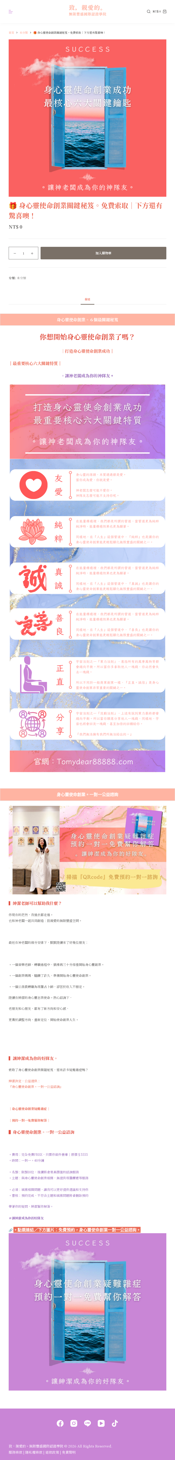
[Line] (87, 1423)
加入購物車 (103, 253)
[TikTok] (114, 1423)
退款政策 (52, 1452)
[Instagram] (73, 1423)
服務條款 (15, 1452)
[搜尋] (148, 11)
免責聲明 (69, 1452)
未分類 (21, 278)
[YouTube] (101, 1423)
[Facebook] (60, 1423)
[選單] (11, 12)
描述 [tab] (87, 299)
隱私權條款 (33, 1452)
